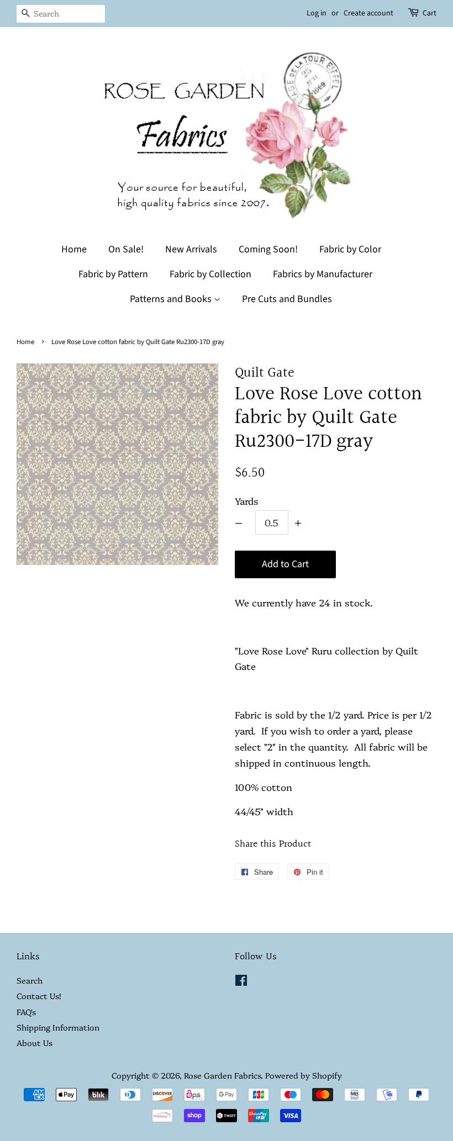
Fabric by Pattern (113, 274)
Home (74, 249)
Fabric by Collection (210, 274)
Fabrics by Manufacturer (322, 274)
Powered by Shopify (303, 1075)
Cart (429, 13)
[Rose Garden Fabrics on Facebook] (241, 981)
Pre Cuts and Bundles (287, 299)
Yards (247, 500)
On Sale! (126, 249)
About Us (34, 1042)
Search (30, 980)
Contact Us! (39, 995)
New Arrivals (191, 249)
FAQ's (26, 1011)
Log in (316, 13)
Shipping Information (58, 1027)
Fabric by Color (350, 249)
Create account (368, 13)
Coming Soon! (268, 249)
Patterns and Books (172, 299)
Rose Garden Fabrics (222, 1075)
